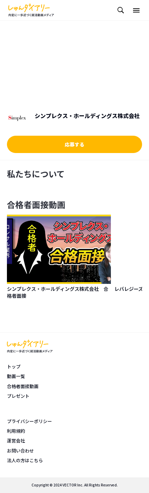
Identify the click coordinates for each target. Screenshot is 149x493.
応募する (74, 144)
